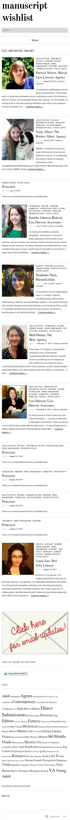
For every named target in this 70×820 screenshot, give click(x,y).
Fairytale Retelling (21, 721)
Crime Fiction (50, 386)
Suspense (46, 211)
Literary (46, 731)
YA (52, 770)
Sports (23, 760)
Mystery (53, 66)
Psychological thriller (21, 751)
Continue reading (35, 106)
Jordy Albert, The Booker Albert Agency (51, 133)
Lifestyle (37, 731)
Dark (20, 708)
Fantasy (55, 120)
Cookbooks (34, 206)
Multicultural (18, 742)
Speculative (16, 760)
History (45, 206)
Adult (6, 695)
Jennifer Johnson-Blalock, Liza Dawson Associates (46, 219)
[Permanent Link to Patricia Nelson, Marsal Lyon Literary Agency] (18, 88)
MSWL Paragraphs (46, 64)
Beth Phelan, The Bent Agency (40, 337)
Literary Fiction (52, 61)
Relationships (6, 756)
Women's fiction (38, 771)
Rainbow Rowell (53, 751)
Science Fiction (58, 268)
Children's (7, 520)
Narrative (34, 208)
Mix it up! (6, 795)
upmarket (16, 764)
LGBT (31, 731)
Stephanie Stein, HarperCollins (46, 277)
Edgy (56, 715)
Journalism (34, 391)
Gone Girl (5, 726)
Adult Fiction (42, 58)
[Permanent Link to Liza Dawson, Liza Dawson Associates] (14, 417)
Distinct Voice (33, 715)
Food (48, 721)
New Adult (18, 746)
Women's (24, 771)
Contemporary (24, 701)
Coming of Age (52, 696)
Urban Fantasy (50, 765)
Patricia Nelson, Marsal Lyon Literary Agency (51, 74)
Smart (61, 756)
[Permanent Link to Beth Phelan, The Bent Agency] (14, 358)
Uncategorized (53, 125)
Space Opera (6, 760)
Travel (42, 396)
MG (51, 736)
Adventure (15, 696)
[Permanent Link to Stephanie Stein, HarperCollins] (18, 295)
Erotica (40, 544)
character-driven (40, 696)
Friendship (56, 721)
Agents (26, 696)
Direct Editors (32, 708)
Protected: (8, 186)
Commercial (7, 702)
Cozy (15, 709)
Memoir (54, 206)
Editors (8, 720)
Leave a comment (56, 226)
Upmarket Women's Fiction (32, 765)
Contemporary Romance (46, 702)
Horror (58, 544)
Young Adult (60, 68)
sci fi (54, 755)
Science (46, 756)
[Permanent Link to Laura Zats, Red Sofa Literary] (18, 574)
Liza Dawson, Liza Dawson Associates (41, 402)
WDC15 (14, 770)
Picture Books (56, 747)
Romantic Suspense (34, 756)
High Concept (16, 726)
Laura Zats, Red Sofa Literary (46, 562)
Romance (63, 66)
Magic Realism (31, 736)
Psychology (35, 211)
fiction (44, 721)
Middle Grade (43, 63)
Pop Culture (59, 208)
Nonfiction (45, 208)
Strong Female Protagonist (40, 760)
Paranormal (44, 746)
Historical (30, 726)
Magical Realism (54, 445)
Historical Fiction (45, 122)
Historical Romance (60, 726)
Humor (60, 326)
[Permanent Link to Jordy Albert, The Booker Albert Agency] (18, 159)
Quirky (43, 751)
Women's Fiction (45, 68)
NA (39, 742)
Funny (63, 721)
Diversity (46, 715)
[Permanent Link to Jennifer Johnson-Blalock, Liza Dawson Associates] (14, 236)
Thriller (40, 125)
